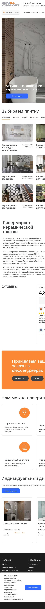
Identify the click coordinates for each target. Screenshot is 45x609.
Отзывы (31, 567)
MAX (32, 5)
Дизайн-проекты (30, 12)
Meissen (17, 533)
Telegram (26, 5)
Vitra (23, 533)
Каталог (5, 564)
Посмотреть (17, 96)
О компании (33, 564)
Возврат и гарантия (10, 570)
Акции (30, 570)
